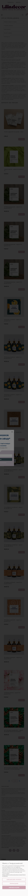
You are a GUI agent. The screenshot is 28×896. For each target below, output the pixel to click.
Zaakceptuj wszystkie (14, 887)
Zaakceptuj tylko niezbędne (14, 879)
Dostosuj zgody (14, 883)
